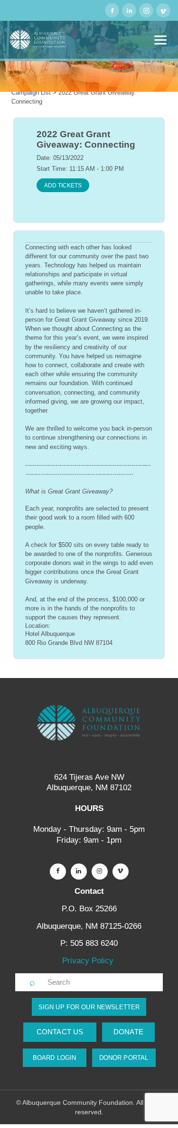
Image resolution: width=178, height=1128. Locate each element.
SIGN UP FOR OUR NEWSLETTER (89, 1007)
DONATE (128, 1032)
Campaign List (31, 92)
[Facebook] (112, 10)
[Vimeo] (163, 10)
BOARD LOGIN (54, 1057)
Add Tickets (63, 185)
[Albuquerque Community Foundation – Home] (38, 40)
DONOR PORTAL (124, 1057)
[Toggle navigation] (160, 40)
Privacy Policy (89, 960)
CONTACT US (60, 1032)
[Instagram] (146, 10)
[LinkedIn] (129, 10)
